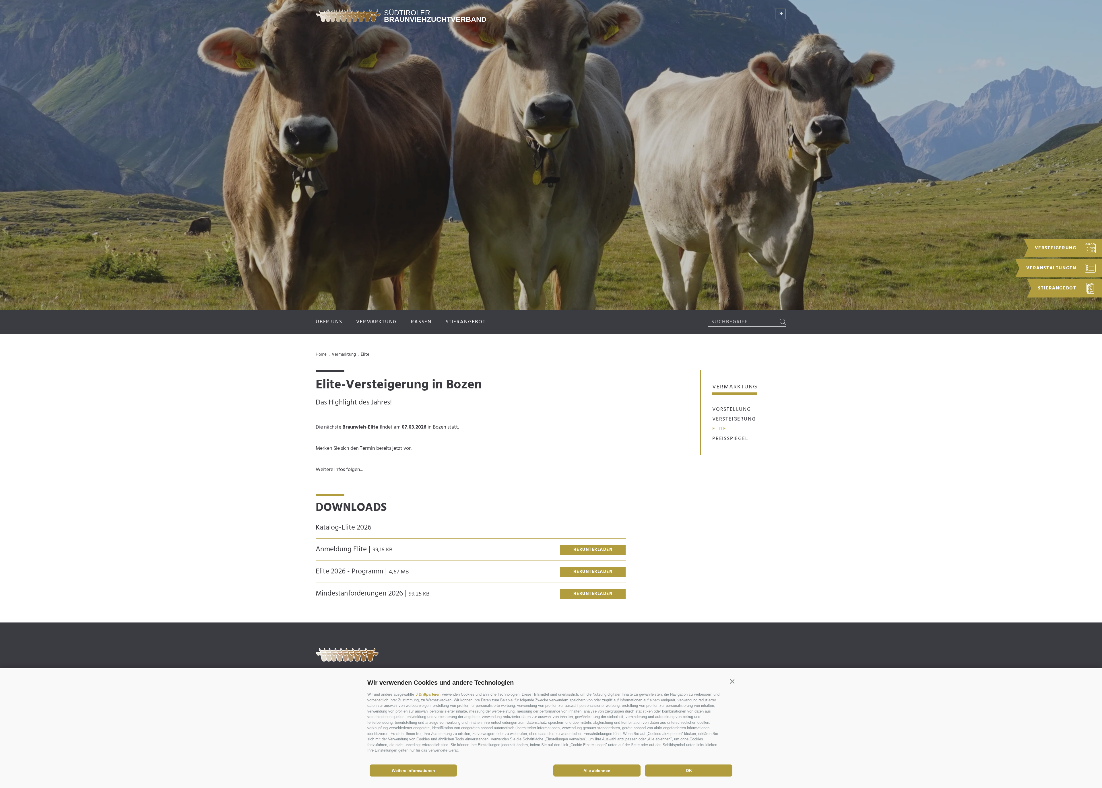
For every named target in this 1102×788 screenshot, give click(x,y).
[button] (732, 681)
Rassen (421, 322)
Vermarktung (376, 322)
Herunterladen (593, 549)
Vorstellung (731, 409)
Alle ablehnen (596, 770)
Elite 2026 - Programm (362, 571)
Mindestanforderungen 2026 (372, 594)
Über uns (329, 322)
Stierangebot (466, 322)
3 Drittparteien (428, 694)
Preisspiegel (730, 439)
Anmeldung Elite (354, 549)
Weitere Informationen (413, 770)
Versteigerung (734, 419)
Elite (719, 429)
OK (689, 770)
